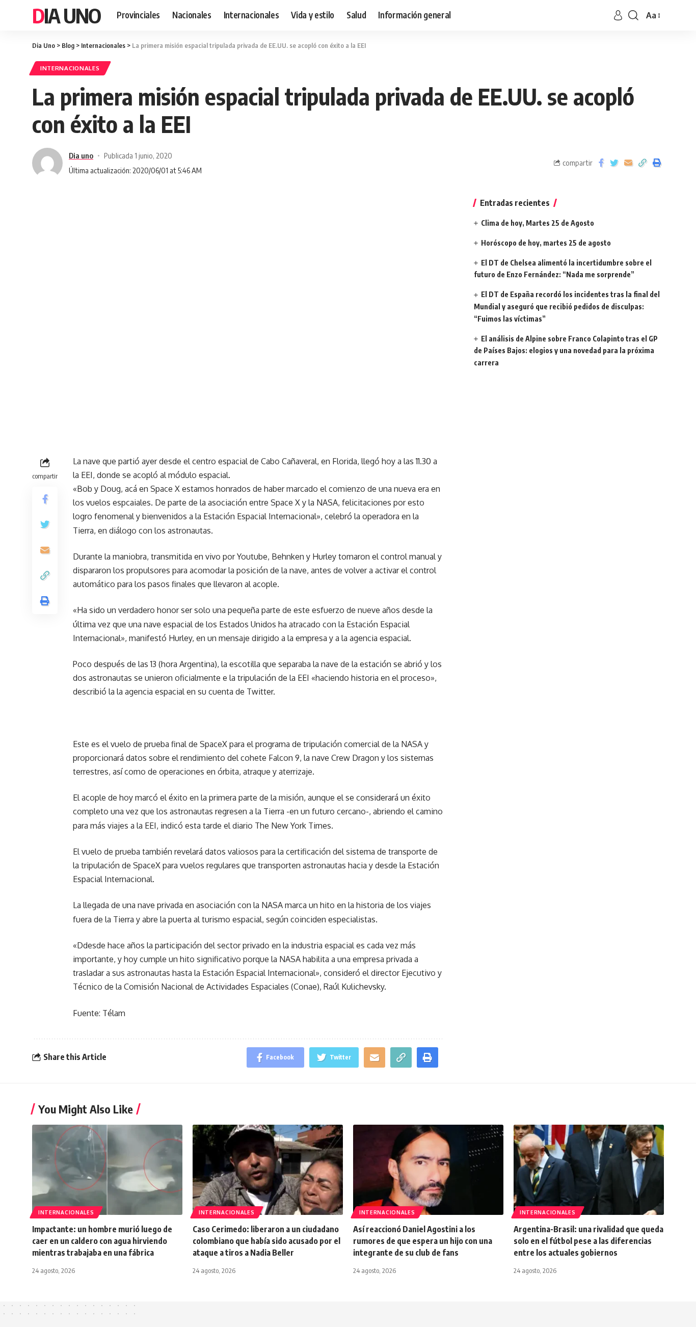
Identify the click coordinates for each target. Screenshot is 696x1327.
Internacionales (70, 68)
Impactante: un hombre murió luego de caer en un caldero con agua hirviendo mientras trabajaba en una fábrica (102, 1241)
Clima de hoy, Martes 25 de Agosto (537, 223)
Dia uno (81, 155)
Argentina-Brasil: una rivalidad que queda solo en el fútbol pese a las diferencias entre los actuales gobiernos (588, 1241)
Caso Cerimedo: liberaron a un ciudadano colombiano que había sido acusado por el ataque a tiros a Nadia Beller (266, 1241)
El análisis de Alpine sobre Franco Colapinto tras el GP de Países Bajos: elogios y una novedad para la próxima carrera (566, 350)
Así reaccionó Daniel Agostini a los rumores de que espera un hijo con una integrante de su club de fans (422, 1241)
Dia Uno (66, 15)
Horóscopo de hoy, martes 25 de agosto (546, 242)
